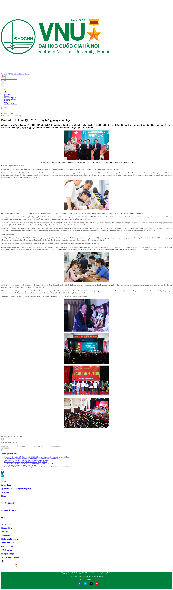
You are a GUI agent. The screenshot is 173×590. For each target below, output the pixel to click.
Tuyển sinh (5, 492)
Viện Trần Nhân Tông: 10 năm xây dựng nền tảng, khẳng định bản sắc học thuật (27, 460)
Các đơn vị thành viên (10, 104)
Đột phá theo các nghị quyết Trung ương (16, 489)
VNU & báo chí (6, 550)
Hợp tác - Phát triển (8, 503)
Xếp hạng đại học (7, 554)
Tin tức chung (17, 116)
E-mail (17, 74)
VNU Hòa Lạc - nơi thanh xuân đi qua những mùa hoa (20, 465)
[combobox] (3, 77)
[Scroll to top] (2, 561)
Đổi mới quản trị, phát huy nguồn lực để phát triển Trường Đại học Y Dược (25, 462)
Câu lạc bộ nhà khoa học (10, 539)
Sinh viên (7, 100)
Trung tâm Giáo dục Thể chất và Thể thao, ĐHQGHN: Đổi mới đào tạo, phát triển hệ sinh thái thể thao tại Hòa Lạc (37, 457)
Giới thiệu (7, 94)
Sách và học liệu (7, 546)
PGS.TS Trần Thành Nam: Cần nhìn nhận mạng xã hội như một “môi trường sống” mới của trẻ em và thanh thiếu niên (38, 467)
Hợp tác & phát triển (10, 99)
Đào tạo (6, 96)
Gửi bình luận (5, 448)
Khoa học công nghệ (10, 97)
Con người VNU (7, 535)
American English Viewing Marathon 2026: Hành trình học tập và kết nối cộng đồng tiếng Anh (31, 458)
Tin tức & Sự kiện (6, 116)
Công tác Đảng (6, 528)
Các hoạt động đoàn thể (10, 557)
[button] (86, 472)
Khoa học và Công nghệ (10, 510)
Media (3, 517)
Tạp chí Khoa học (7, 543)
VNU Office (11, 74)
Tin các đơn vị (6, 524)
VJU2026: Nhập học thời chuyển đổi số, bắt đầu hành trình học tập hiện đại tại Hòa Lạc (29, 463)
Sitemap (27, 74)
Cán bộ (6, 102)
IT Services (22, 74)
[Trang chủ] (55, 72)
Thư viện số (4, 74)
